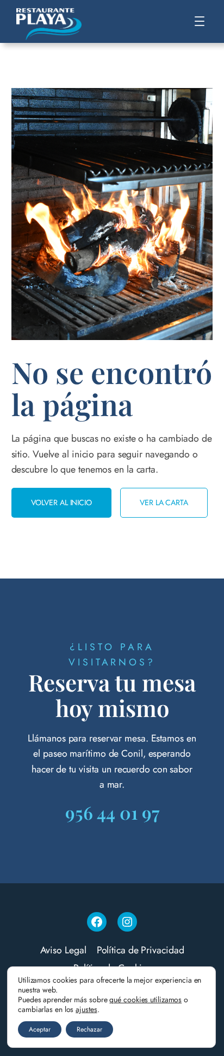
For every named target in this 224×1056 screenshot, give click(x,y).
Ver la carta (164, 502)
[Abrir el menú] (199, 21)
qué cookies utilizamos (145, 999)
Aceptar (40, 1029)
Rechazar (89, 1029)
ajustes (86, 1009)
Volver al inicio (61, 502)
